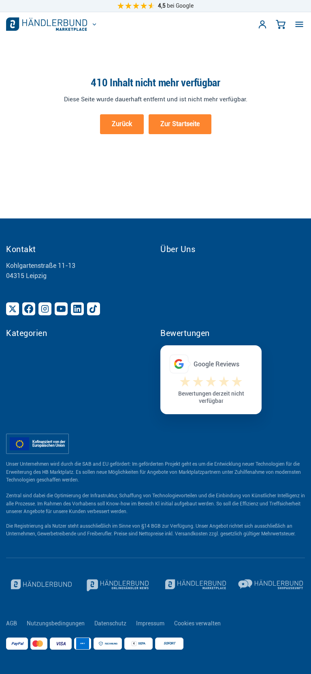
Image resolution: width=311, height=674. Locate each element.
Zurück (122, 124)
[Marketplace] (194, 585)
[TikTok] (93, 308)
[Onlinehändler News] (117, 585)
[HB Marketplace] (46, 23)
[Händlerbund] (40, 585)
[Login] (262, 24)
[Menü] (299, 24)
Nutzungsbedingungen (56, 623)
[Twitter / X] (12, 308)
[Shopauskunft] (271, 585)
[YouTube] (61, 308)
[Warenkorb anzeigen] (280, 24)
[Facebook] (28, 308)
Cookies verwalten (197, 623)
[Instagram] (44, 308)
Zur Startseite (180, 124)
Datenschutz (110, 623)
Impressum (150, 623)
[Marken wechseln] (94, 24)
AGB (11, 623)
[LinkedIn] (77, 308)
